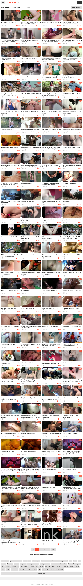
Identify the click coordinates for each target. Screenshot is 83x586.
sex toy (42, 566)
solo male (36, 563)
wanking (22, 569)
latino (42, 561)
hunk (29, 561)
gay (62, 561)
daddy (42, 563)
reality (7, 569)
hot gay (48, 563)
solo (79, 561)
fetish (2, 569)
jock (40, 569)
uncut (66, 561)
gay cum (34, 569)
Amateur (13, 2)
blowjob (77, 566)
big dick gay (14, 569)
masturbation (4, 561)
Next (53, 549)
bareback (9, 563)
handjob (60, 563)
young (71, 566)
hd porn (3, 563)
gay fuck (47, 566)
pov (70, 561)
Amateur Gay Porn (40, 584)
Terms (48, 582)
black (65, 563)
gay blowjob (24, 566)
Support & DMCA (38, 582)
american (19, 561)
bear (2, 566)
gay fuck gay (15, 566)
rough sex (23, 563)
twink (25, 561)
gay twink (31, 566)
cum (47, 561)
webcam (16, 563)
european (65, 566)
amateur (54, 563)
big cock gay (36, 561)
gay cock (12, 561)
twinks (75, 561)
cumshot (28, 569)
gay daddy (45, 569)
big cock (78, 563)
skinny (53, 566)
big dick (52, 569)
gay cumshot (59, 569)
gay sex (8, 566)
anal (37, 566)
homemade (71, 563)
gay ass (59, 566)
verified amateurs (54, 561)
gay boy (30, 563)
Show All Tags (41, 573)
